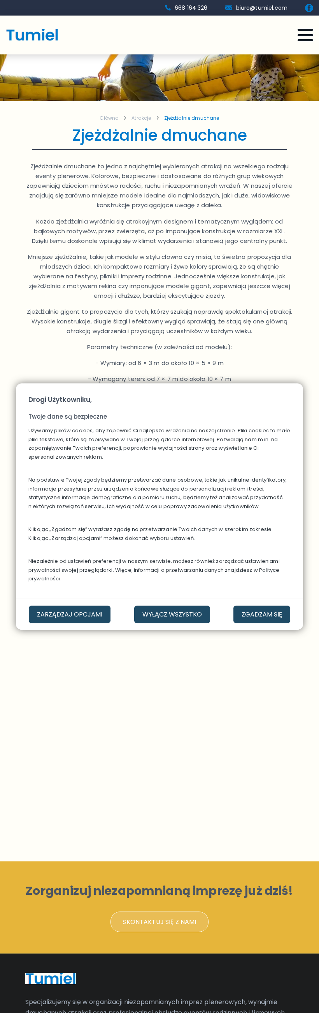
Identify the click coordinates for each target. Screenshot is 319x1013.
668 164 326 (191, 8)
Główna (109, 118)
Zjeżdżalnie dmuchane (191, 118)
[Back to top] (301, 995)
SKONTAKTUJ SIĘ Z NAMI (159, 921)
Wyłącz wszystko (172, 614)
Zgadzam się (262, 614)
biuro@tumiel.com (261, 8)
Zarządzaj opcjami (69, 614)
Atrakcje (141, 118)
